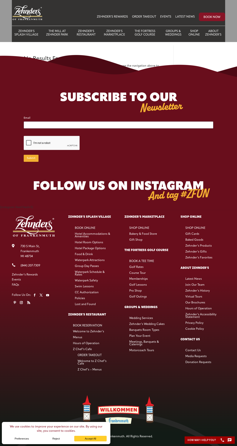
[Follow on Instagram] (21, 302)
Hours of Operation (86, 343)
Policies (80, 298)
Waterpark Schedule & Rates (90, 273)
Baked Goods (194, 239)
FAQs (15, 284)
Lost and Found (85, 304)
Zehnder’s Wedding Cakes (147, 324)
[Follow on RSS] (29, 302)
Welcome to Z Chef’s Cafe (92, 362)
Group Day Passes (87, 266)
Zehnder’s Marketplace (114, 33)
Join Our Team (195, 284)
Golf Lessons (138, 284)
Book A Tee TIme (141, 261)
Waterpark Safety (86, 280)
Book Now (211, 17)
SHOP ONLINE (139, 228)
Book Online (85, 228)
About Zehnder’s (213, 33)
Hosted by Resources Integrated (118, 441)
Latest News (185, 16)
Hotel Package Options (90, 248)
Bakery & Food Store (143, 234)
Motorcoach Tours (141, 350)
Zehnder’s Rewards (112, 16)
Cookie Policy (194, 329)
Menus (77, 337)
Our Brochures (195, 302)
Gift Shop (135, 239)
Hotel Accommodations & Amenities (92, 235)
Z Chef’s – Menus (90, 369)
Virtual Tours (193, 296)
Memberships (138, 279)
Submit (31, 158)
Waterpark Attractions (90, 260)
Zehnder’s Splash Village (26, 33)
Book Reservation (87, 325)
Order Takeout (144, 16)
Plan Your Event (139, 336)
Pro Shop (135, 290)
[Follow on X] (41, 295)
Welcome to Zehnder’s (88, 331)
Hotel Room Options (89, 242)
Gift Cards (192, 234)
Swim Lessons (84, 286)
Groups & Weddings (173, 33)
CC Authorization (87, 292)
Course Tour (137, 273)
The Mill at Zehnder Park (57, 33)
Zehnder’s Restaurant (86, 33)
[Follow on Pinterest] (15, 302)
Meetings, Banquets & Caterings (144, 343)
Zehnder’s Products (198, 245)
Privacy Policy (194, 323)
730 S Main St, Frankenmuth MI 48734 (30, 251)
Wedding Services (141, 318)
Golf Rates (136, 267)
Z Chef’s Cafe (82, 349)
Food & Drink (84, 254)
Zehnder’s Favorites (198, 257)
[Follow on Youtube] (48, 295)
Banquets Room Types (144, 330)
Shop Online (194, 33)
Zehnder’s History (197, 290)
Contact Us (193, 350)
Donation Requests (198, 362)
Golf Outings (138, 296)
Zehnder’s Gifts (196, 251)
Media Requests (196, 356)
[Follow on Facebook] (35, 295)
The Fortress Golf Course (145, 33)
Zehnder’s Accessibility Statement (200, 316)
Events (165, 16)
